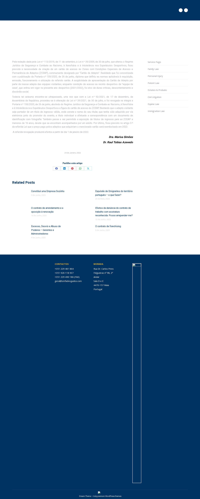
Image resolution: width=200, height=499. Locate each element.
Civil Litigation (154, 97)
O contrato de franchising (108, 226)
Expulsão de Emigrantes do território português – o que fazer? (114, 193)
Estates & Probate (157, 90)
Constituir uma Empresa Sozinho (47, 191)
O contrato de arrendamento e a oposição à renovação (47, 210)
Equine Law (153, 104)
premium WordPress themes (109, 496)
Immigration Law (156, 111)
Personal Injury (155, 76)
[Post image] (20, 196)
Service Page (154, 61)
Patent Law (153, 83)
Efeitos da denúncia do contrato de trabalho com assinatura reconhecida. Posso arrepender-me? (114, 212)
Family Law (153, 69)
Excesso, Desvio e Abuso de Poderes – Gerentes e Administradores (46, 230)
